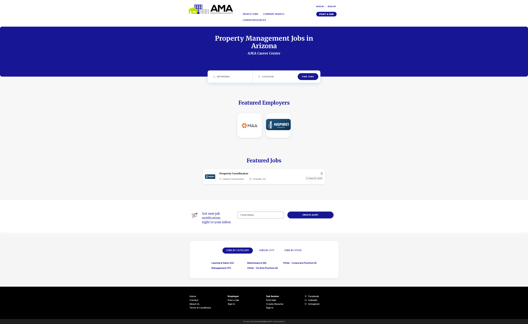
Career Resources (254, 20)
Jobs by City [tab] (266, 250)
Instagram (314, 304)
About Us (194, 304)
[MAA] (249, 125)
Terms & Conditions (200, 307)
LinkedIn (312, 300)
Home (192, 296)
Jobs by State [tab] (293, 250)
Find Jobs (308, 76)
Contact (193, 300)
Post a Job (326, 14)
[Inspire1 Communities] (278, 125)
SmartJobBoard (262, 321)
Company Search (273, 14)
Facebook (313, 296)
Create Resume (274, 304)
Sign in (320, 6)
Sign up (332, 6)
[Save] (321, 173)
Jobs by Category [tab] (237, 250)
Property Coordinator (233, 173)
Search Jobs (250, 14)
